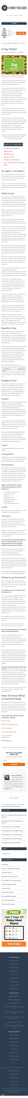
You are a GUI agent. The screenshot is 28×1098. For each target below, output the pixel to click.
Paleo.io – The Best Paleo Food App (10, 868)
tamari (9, 236)
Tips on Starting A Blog (7, 892)
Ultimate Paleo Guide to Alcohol (14, 1022)
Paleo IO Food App (14, 985)
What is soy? (8, 151)
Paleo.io (9, 702)
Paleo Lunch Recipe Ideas (7, 900)
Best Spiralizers (14, 1045)
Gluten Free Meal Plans (14, 996)
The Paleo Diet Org (14, 988)
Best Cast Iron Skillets (14, 1042)
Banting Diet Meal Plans (14, 999)
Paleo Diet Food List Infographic (9, 876)
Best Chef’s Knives (14, 1052)
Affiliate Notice (16, 1092)
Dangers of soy (9, 157)
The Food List (14, 1081)
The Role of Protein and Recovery (9, 724)
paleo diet (20, 77)
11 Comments (20, 52)
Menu (15, 23)
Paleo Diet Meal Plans (14, 971)
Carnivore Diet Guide (14, 981)
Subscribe (21, 33)
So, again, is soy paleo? (11, 148)
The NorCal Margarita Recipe (8, 884)
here (11, 567)
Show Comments (14, 798)
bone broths (4, 240)
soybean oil (4, 264)
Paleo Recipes (5, 864)
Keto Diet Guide (14, 974)
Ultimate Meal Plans (14, 1074)
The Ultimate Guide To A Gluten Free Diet (11, 838)
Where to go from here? (11, 160)
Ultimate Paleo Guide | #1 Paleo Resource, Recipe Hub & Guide (14, 8)
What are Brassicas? (6, 728)
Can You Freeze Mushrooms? (8, 732)
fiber (9, 198)
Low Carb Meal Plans (14, 1003)
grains (6, 110)
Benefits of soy (9, 154)
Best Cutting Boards (14, 1038)
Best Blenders (14, 1049)
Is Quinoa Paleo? (5, 888)
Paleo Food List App (14, 1077)
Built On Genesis (16, 1090)
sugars (10, 110)
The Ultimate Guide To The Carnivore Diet (11, 834)
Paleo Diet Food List (14, 967)
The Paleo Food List (6, 872)
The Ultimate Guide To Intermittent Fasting (12, 830)
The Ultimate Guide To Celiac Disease (10, 842)
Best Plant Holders (14, 1059)
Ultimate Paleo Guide (14, 1070)
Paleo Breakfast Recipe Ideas (8, 896)
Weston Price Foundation (17, 573)
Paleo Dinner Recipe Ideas (8, 904)
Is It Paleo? (9, 735)
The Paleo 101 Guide (14, 960)
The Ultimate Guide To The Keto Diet (10, 827)
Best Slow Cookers (14, 1035)
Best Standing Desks (14, 1056)
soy (8, 737)
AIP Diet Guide (14, 978)
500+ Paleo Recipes (14, 964)
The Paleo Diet (14, 1084)
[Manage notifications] (3, 1095)
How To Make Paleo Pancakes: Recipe (11, 880)
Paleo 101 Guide (5, 720)
